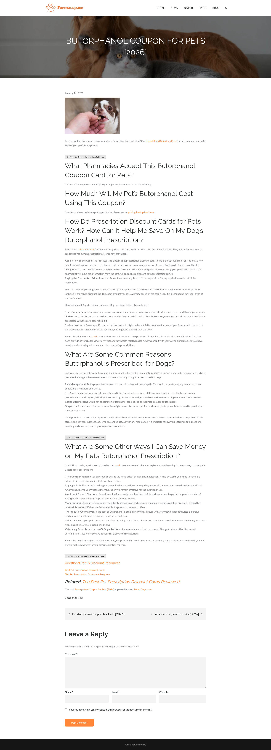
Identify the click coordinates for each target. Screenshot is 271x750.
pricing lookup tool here (141, 212)
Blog (215, 7)
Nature (189, 7)
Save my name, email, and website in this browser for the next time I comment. (110, 709)
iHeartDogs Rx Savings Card (161, 140)
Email (116, 691)
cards (95, 336)
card (117, 465)
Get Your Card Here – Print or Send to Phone (85, 157)
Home (161, 7)
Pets (203, 7)
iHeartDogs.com (142, 589)
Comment (71, 654)
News (174, 7)
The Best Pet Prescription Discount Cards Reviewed (130, 581)
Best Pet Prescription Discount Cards (85, 569)
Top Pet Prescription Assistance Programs (87, 574)
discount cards (86, 249)
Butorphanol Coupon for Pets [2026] (94, 589)
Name (69, 691)
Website (163, 691)
